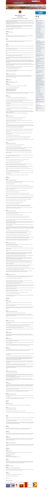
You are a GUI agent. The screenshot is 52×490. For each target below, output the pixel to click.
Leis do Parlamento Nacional (39, 22)
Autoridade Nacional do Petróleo (39, 37)
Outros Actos (39, 5)
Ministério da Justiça (38, 50)
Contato (44, 5)
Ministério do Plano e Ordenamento (40, 82)
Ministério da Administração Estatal (40, 58)
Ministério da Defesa (38, 46)
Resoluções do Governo (39, 27)
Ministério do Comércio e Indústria (40, 77)
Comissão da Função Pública (39, 33)
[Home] (7, 0)
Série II (37, 110)
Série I (37, 109)
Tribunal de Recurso (38, 89)
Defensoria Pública (38, 32)
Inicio (27, 5)
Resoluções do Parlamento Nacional (40, 26)
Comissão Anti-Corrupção (39, 36)
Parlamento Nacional (38, 105)
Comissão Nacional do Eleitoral (39, 93)
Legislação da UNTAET (38, 10)
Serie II (34, 5)
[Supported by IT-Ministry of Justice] (45, 488)
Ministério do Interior (38, 45)
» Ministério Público (38, 90)
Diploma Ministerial (38, 28)
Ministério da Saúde (38, 51)
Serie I (30, 5)
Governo (37, 106)
